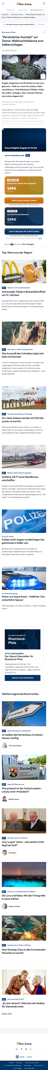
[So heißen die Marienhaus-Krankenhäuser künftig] (24, 713)
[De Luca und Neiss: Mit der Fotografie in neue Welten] (24, 874)
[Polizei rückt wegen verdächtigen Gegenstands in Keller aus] (24, 521)
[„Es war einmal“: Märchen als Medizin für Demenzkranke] (24, 982)
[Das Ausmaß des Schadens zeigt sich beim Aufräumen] (24, 333)
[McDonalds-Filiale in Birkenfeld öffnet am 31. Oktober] (24, 271)
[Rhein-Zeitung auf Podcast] (31, 1049)
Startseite (5, 14)
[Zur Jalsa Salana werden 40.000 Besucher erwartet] (24, 397)
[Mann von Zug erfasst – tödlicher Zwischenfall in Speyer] (24, 578)
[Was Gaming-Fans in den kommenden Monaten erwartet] (24, 928)
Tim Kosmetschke (15, 746)
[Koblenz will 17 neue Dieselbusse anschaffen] (24, 456)
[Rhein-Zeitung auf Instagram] (26, 1049)
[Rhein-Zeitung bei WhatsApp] (17, 1049)
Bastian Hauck (14, 799)
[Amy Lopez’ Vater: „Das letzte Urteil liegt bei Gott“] (24, 820)
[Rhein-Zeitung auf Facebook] (21, 1049)
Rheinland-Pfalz (17, 14)
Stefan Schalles (14, 906)
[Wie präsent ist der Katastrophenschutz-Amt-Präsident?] (24, 767)
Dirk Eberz (12, 853)
